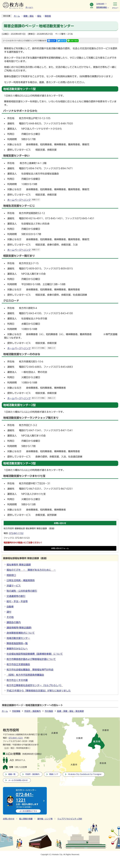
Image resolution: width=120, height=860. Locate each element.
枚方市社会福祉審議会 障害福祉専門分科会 (30, 669)
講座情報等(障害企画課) (19, 627)
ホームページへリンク (23, 200)
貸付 (9, 612)
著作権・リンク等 (45, 819)
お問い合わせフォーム (60, 548)
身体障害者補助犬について (21, 633)
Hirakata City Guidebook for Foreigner (85, 774)
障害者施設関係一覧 (17, 643)
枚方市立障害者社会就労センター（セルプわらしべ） (35, 685)
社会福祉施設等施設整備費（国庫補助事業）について (35, 654)
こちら (28, 811)
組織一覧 (11, 774)
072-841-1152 (16, 533)
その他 (10, 617)
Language (100, 3)
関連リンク (53, 774)
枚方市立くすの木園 (17, 680)
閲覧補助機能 (101, 7)
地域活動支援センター (18, 638)
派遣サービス (14, 585)
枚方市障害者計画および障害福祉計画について (31, 659)
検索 (91, 7)
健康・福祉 (28, 16)
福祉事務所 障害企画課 (19, 564)
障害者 (48, 16)
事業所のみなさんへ (17, 648)
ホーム (17, 16)
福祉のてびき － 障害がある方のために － (31, 570)
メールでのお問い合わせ (18, 780)
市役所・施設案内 (32, 711)
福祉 (39, 16)
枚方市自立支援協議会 (18, 664)
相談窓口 (11, 575)
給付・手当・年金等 (17, 601)
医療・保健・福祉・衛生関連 (70, 711)
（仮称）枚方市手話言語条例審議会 (25, 675)
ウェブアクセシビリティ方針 (69, 819)
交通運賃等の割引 (16, 596)
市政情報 (16, 711)
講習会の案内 (14, 622)
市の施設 (49, 711)
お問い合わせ (8, 819)
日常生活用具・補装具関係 (21, 580)
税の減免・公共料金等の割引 (22, 591)
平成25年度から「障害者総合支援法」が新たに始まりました (39, 690)
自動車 (10, 606)
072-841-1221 (16, 738)
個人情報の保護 (25, 819)
